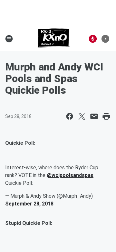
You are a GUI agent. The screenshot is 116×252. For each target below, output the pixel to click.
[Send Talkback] (93, 39)
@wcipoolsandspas (70, 175)
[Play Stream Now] (105, 39)
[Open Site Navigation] (9, 39)
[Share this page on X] (81, 116)
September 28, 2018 (29, 204)
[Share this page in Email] (94, 116)
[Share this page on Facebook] (69, 116)
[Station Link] (53, 38)
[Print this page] (106, 116)
